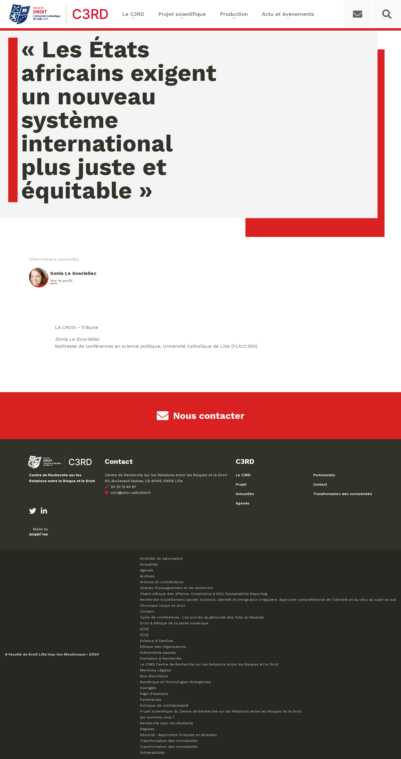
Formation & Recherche (160, 658)
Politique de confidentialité (164, 705)
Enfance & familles (156, 641)
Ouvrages (148, 688)
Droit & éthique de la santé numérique (174, 623)
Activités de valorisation (161, 558)
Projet (241, 484)
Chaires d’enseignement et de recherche (176, 588)
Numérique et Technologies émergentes (175, 682)
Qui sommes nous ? (157, 717)
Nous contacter (209, 415)
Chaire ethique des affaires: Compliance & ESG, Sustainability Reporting (203, 594)
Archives (147, 576)
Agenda (242, 503)
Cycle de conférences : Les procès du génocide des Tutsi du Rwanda (202, 617)
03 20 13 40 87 (122, 487)
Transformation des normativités (342, 494)
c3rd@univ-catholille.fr (130, 493)
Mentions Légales (155, 670)
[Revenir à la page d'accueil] (58, 23)
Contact (320, 484)
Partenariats (324, 475)
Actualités (245, 494)
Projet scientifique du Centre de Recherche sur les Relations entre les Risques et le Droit (220, 711)
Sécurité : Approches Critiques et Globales (178, 735)
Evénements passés (158, 653)
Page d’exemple (154, 694)
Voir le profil (61, 281)
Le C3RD (243, 475)
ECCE (144, 629)
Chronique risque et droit (162, 605)
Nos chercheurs (154, 676)
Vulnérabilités (152, 752)
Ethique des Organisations (163, 647)
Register (147, 729)
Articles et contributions (161, 582)
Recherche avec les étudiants (166, 723)
